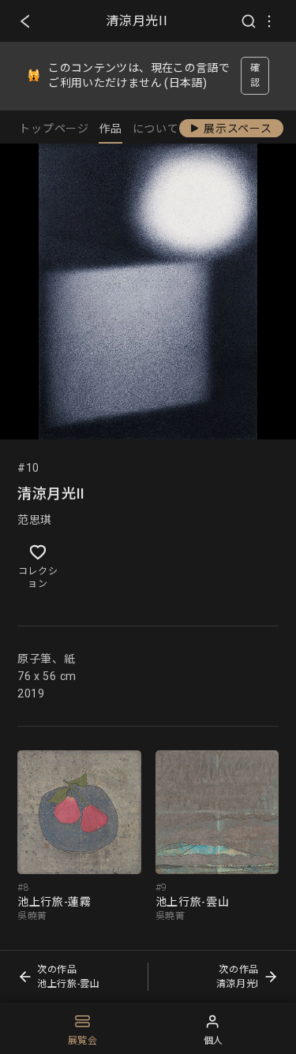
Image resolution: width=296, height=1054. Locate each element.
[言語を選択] (269, 21)
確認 (255, 75)
